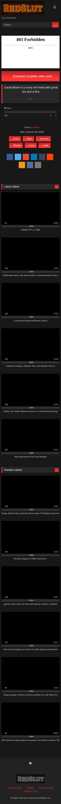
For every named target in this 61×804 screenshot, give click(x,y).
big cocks (44, 138)
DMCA (30, 788)
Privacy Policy (46, 788)
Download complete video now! (32, 76)
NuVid (16, 138)
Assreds (35, 127)
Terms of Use (30, 791)
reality (45, 145)
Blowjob (17, 145)
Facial (31, 145)
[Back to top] (52, 795)
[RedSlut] (25, 8)
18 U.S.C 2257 (14, 788)
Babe (29, 138)
